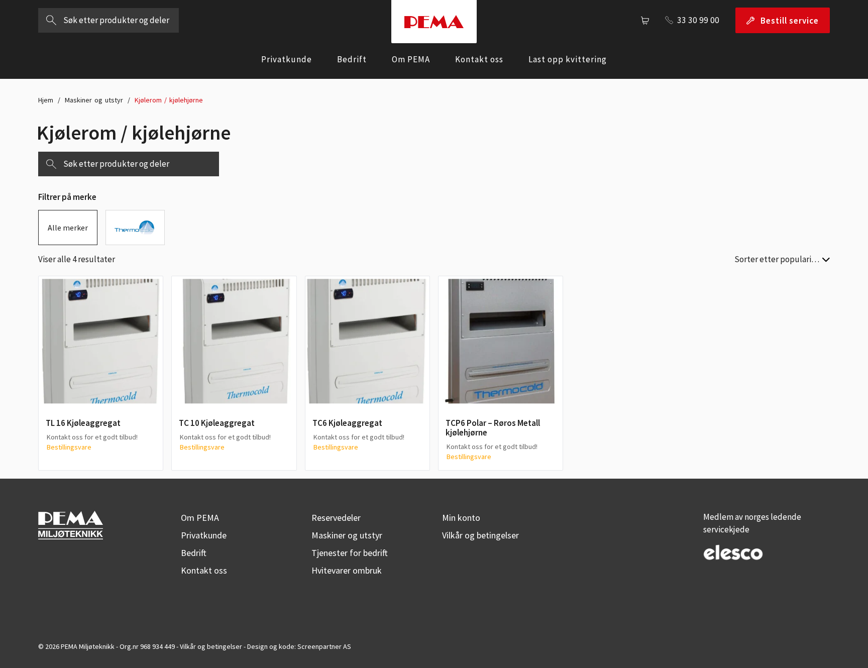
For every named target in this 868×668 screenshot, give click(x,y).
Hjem (45, 99)
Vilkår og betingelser (480, 535)
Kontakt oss (479, 59)
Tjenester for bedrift (349, 553)
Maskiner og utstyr (94, 99)
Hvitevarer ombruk (346, 570)
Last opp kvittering (567, 59)
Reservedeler (336, 517)
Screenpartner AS (324, 646)
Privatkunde (286, 59)
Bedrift (352, 59)
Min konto (461, 517)
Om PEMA (411, 59)
